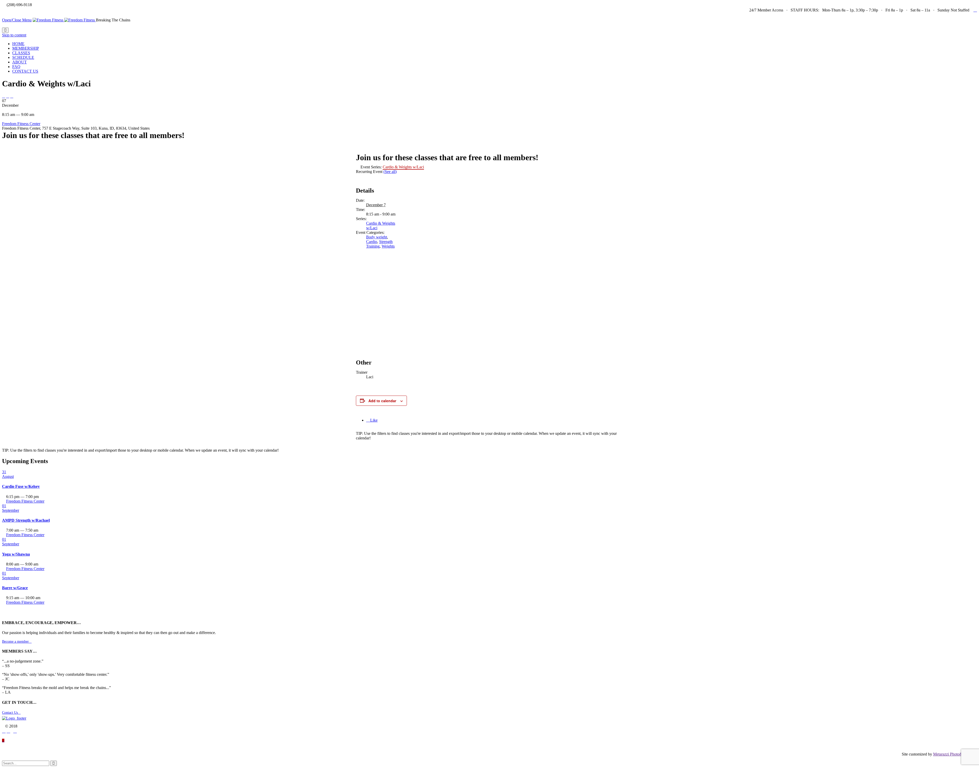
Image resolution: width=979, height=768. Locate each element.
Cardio (371, 241)
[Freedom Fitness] (64, 20)
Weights (388, 246)
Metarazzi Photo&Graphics (955, 754)
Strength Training (379, 243)
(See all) (390, 171)
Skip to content (14, 35)
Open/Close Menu (17, 20)
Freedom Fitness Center (21, 124)
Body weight (376, 237)
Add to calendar (382, 400)
